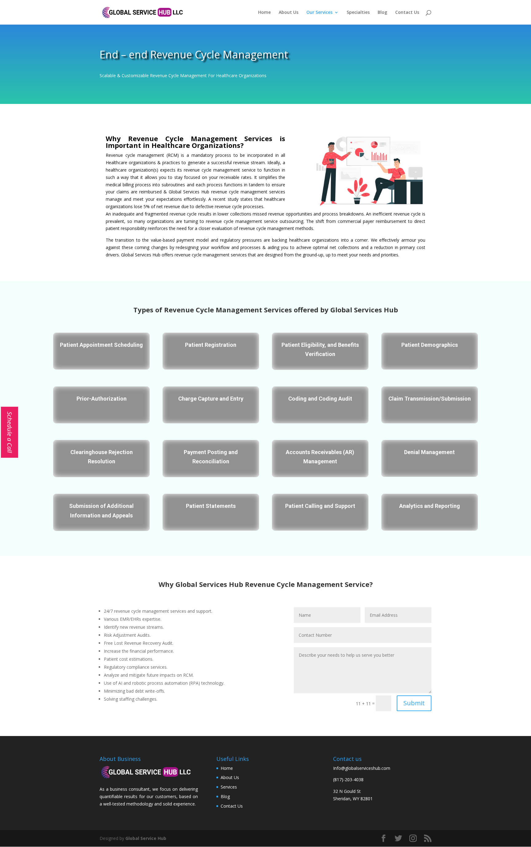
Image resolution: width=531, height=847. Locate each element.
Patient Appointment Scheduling (101, 345)
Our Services (319, 12)
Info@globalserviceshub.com (361, 768)
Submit (414, 703)
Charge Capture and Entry (210, 398)
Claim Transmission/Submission (429, 398)
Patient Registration (210, 345)
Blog (382, 12)
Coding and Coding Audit (320, 398)
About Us (288, 12)
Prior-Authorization (102, 398)
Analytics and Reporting (429, 506)
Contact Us (407, 12)
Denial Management (429, 452)
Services (229, 787)
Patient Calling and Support (320, 506)
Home (264, 12)
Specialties (358, 12)
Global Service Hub (145, 838)
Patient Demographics (429, 345)
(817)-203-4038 (348, 779)
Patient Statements (211, 506)
